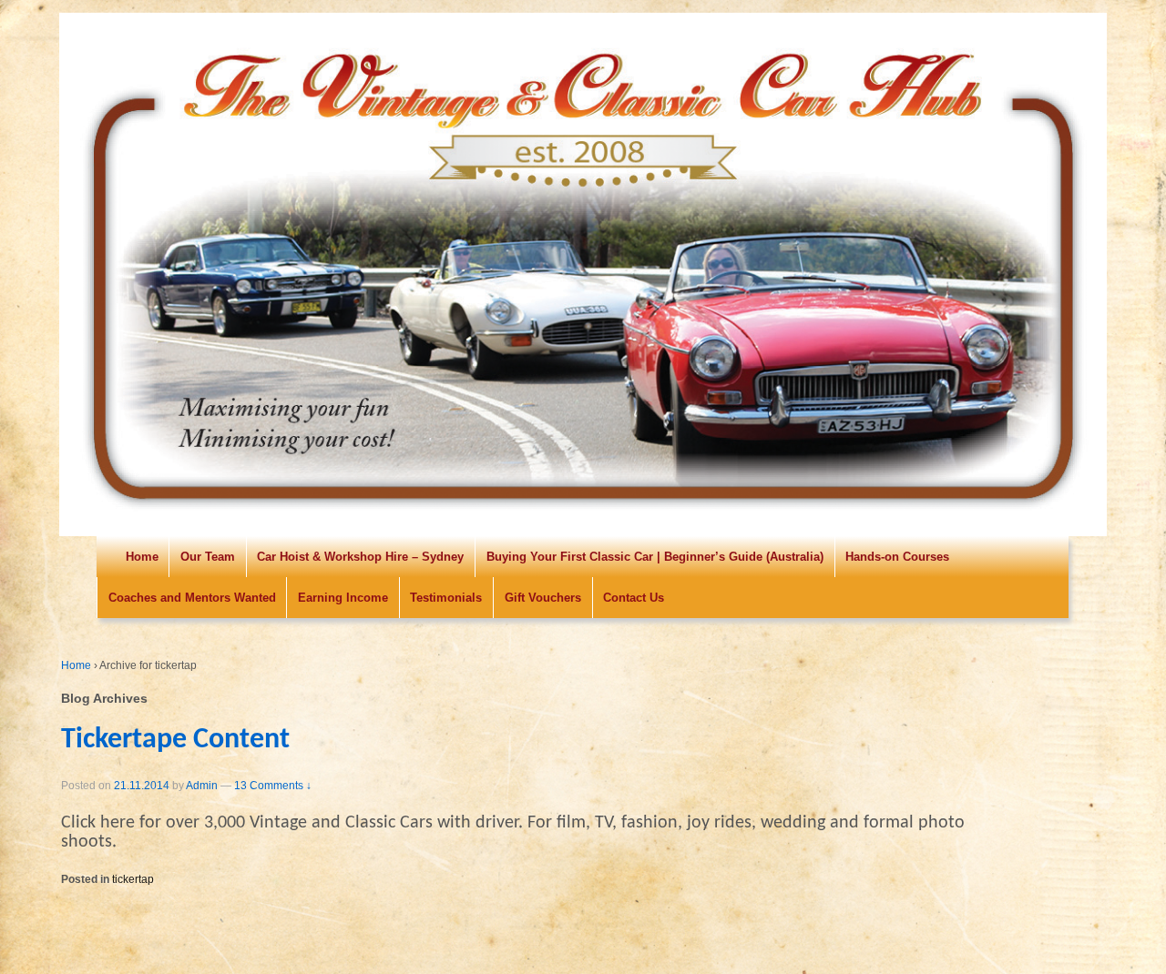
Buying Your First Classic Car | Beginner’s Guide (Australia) (654, 556)
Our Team (207, 556)
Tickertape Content (175, 740)
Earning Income (343, 597)
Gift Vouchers (543, 597)
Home (142, 556)
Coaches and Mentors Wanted (192, 597)
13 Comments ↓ (273, 785)
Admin (202, 785)
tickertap (133, 879)
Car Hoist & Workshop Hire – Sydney (360, 556)
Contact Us (633, 597)
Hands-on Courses (897, 556)
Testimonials (446, 597)
